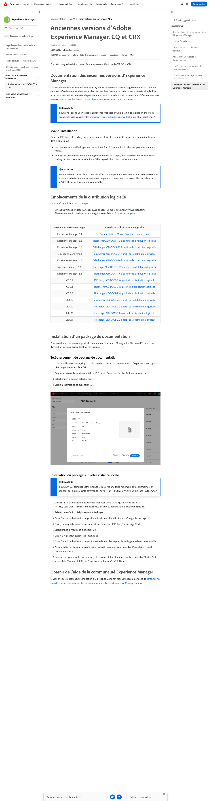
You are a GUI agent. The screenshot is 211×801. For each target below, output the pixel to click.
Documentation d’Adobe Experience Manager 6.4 (124, 234)
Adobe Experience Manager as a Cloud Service (111, 99)
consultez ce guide (126, 213)
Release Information (70, 50)
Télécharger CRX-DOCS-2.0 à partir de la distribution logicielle (124, 319)
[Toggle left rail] (38, 12)
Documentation (58, 18)
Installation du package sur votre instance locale (188, 77)
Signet (178, 20)
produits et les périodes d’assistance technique (113, 116)
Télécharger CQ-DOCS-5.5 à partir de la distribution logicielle (124, 280)
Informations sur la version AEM (95, 18)
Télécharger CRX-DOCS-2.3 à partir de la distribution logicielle (124, 299)
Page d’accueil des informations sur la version (20, 47)
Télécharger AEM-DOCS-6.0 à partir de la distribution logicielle (124, 260)
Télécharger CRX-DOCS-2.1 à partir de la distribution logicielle (124, 313)
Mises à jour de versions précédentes (16, 77)
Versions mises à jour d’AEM (17, 54)
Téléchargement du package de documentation (188, 68)
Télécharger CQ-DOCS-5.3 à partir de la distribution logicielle (124, 293)
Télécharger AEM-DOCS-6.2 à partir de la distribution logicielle (124, 247)
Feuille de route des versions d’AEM (21, 61)
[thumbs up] (112, 797)
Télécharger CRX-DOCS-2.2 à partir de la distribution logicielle (124, 306)
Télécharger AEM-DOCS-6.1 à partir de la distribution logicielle (124, 253)
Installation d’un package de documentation (185, 58)
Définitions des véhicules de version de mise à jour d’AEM (22, 69)
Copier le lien (191, 20)
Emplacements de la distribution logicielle (186, 49)
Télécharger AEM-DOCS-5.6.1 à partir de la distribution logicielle (124, 266)
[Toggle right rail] (172, 12)
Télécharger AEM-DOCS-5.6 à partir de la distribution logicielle (124, 273)
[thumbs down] (119, 797)
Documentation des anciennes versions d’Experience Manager (189, 34)
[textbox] (21, 28)
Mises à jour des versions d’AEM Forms (17, 95)
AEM (72, 18)
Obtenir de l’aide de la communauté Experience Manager (189, 86)
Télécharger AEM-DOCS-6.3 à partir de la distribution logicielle (124, 240)
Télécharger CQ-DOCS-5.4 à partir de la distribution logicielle (124, 286)
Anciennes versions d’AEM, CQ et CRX (23, 86)
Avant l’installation (182, 41)
